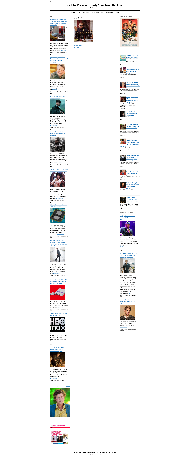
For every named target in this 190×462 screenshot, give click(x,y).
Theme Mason (68, 386)
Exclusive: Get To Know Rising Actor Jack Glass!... (131, 113)
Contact (118, 12)
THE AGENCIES (95, 12)
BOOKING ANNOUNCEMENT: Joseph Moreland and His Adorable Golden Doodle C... (129, 142)
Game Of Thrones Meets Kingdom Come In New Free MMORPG (57, 133)
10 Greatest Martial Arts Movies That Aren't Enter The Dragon (59, 170)
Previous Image (78, 45)
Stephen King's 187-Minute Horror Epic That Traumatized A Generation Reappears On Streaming (59, 59)
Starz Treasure (64, 445)
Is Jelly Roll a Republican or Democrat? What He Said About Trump (128, 217)
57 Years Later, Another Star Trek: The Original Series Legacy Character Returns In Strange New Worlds (59, 22)
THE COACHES (85, 12)
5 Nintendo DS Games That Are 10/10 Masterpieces (58, 205)
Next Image (77, 47)
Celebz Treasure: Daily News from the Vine (95, 5)
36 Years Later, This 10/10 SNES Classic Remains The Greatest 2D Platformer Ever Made (59, 281)
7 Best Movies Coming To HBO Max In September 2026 (58, 314)
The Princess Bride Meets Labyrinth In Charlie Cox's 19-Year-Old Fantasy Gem (58, 349)
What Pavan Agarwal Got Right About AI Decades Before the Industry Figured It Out (128, 255)
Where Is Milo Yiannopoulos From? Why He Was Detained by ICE (128, 301)
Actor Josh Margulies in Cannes (60, 418)
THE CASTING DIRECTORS (107, 12)
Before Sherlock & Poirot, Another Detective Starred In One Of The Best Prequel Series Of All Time (58, 243)
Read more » (64, 50)
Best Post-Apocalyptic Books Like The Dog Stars (58, 97)
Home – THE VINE (75, 12)
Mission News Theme (90, 460)
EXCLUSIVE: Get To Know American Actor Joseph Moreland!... (132, 171)
